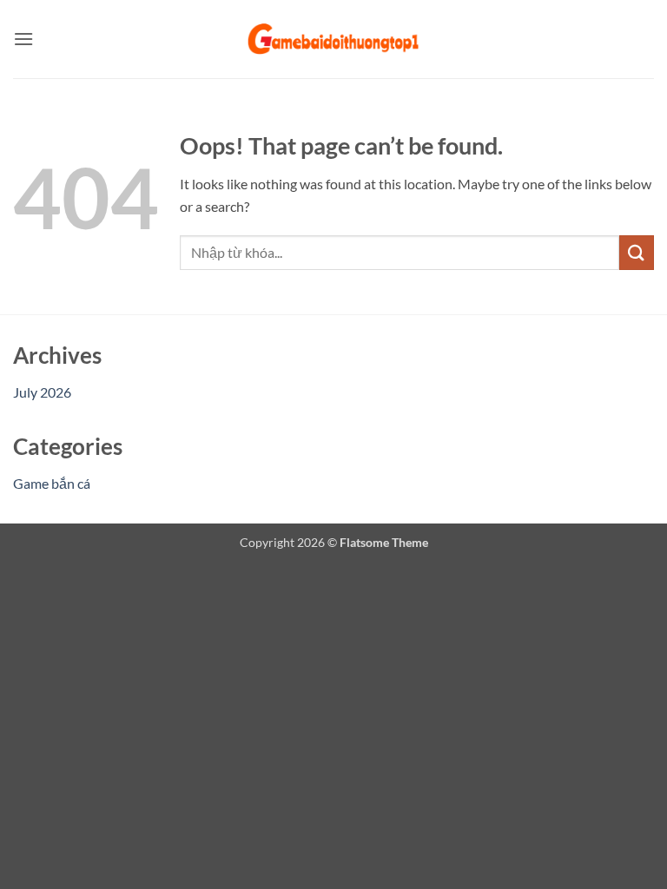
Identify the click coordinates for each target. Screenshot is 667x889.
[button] (23, 38)
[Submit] (636, 252)
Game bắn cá (51, 483)
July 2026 (42, 392)
